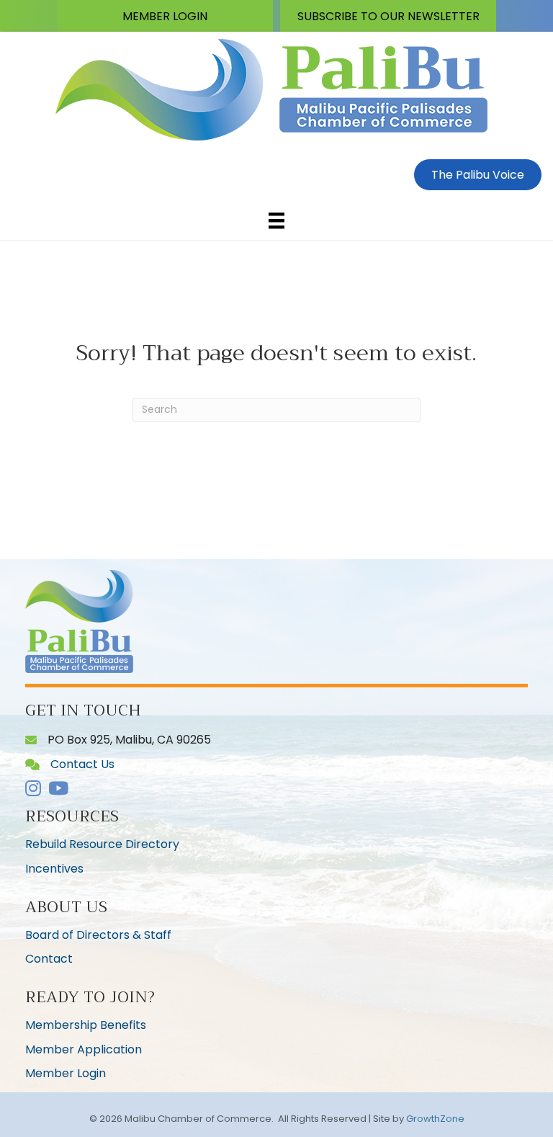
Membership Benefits (85, 1025)
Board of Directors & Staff (98, 935)
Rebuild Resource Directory (102, 844)
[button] (165, 16)
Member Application (83, 1049)
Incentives (54, 868)
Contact (49, 958)
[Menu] (276, 220)
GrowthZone (435, 1118)
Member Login (65, 1073)
